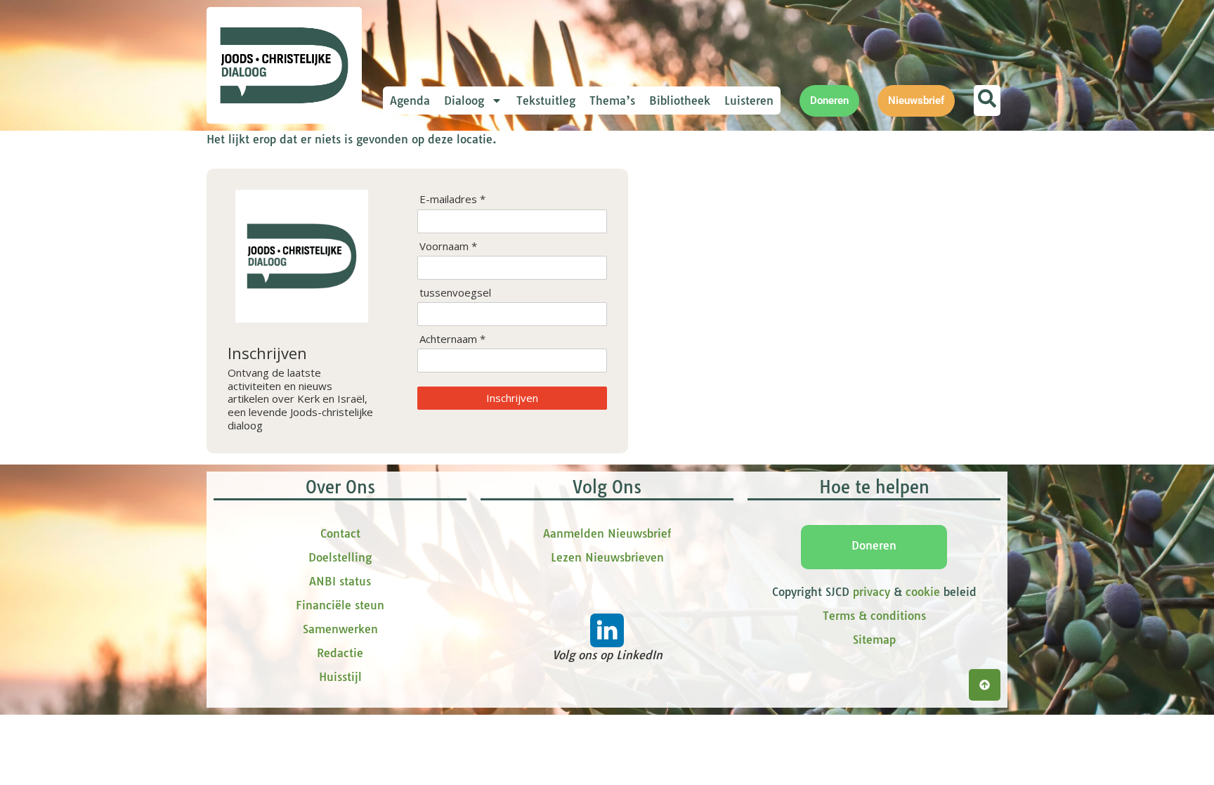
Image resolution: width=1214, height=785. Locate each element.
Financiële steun (340, 605)
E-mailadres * (452, 199)
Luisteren (749, 100)
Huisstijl (340, 677)
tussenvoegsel (455, 292)
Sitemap (874, 639)
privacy (871, 592)
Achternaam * (452, 339)
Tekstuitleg (545, 100)
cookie (923, 592)
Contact (340, 533)
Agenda (410, 100)
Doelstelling (340, 557)
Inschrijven (512, 398)
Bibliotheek (679, 100)
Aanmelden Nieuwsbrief (607, 533)
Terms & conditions (874, 616)
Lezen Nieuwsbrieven (607, 557)
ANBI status (340, 581)
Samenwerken (340, 629)
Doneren (873, 545)
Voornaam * (448, 246)
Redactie (340, 653)
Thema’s (612, 100)
